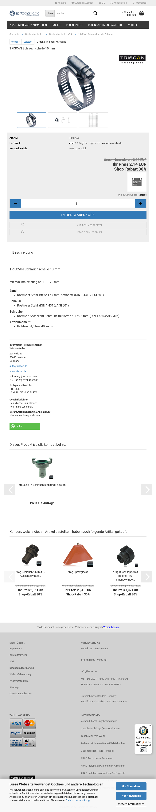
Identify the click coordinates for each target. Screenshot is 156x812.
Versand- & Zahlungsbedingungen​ (99, 721)
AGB (12, 661)
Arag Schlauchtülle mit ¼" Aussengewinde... (30, 573)
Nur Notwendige (131, 795)
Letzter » (28, 41)
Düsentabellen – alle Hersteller (97, 750)
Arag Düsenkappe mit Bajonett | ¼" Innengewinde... (125, 575)
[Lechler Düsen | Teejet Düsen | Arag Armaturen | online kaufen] (25, 13)
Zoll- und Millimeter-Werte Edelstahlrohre (103, 743)
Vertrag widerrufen (22, 777)
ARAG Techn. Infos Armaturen (97, 758)
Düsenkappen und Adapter (105, 24)
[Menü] (150, 726)
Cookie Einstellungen (21, 693)
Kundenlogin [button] (120, 3)
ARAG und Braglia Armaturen (28, 24)
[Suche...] (95, 13)
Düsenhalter (74, 24)
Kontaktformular (18, 654)
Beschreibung (22, 252)
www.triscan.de (18, 371)
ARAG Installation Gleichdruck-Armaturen (103, 765)
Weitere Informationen (131, 804)
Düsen (56, 24)
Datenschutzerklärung (78, 800)
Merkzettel (140, 3)
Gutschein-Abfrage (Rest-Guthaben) (100, 728)
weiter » (15, 41)
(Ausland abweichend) (111, 143)
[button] (102, 3)
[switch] (143, 749)
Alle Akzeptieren (131, 786)
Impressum (16, 648)
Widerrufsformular (19, 680)
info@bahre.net (89, 671)
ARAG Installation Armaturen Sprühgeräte (103, 773)
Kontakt (61, 3)
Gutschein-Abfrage (83, 3)
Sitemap (14, 687)
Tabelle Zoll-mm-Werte (93, 735)
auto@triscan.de (18, 366)
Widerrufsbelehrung (20, 674)
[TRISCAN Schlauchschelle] (78, 82)
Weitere (132, 24)
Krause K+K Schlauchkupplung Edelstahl (42, 484)
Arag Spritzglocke (78, 571)
